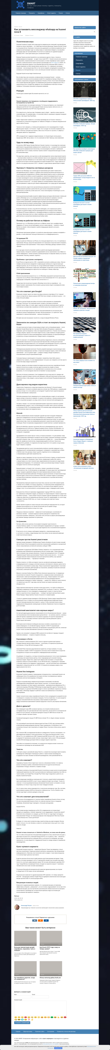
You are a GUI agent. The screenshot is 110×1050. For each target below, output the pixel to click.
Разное (61, 13)
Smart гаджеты (51, 13)
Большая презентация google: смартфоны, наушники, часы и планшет (24, 948)
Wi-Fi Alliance (54, 62)
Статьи (68, 13)
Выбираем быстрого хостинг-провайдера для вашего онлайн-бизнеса (82, 204)
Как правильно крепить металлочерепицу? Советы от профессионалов (81, 335)
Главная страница (21, 13)
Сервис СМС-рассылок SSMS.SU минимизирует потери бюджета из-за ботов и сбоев (84, 177)
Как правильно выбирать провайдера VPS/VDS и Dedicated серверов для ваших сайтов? (84, 150)
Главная (18, 1031)
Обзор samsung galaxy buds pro (50, 977)
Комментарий (18, 1000)
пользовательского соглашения (51, 1044)
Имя (15, 994)
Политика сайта (39, 1031)
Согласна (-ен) (58, 1048)
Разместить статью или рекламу (66, 1031)
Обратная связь (27, 1031)
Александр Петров (26, 905)
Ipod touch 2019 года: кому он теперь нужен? (50, 948)
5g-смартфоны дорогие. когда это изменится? (24, 978)
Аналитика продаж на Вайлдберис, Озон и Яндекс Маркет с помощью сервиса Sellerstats (83, 441)
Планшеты (32, 13)
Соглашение (50, 1031)
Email (33, 994)
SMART (31, 3)
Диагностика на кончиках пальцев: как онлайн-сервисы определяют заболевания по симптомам (84, 258)
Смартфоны (41, 13)
